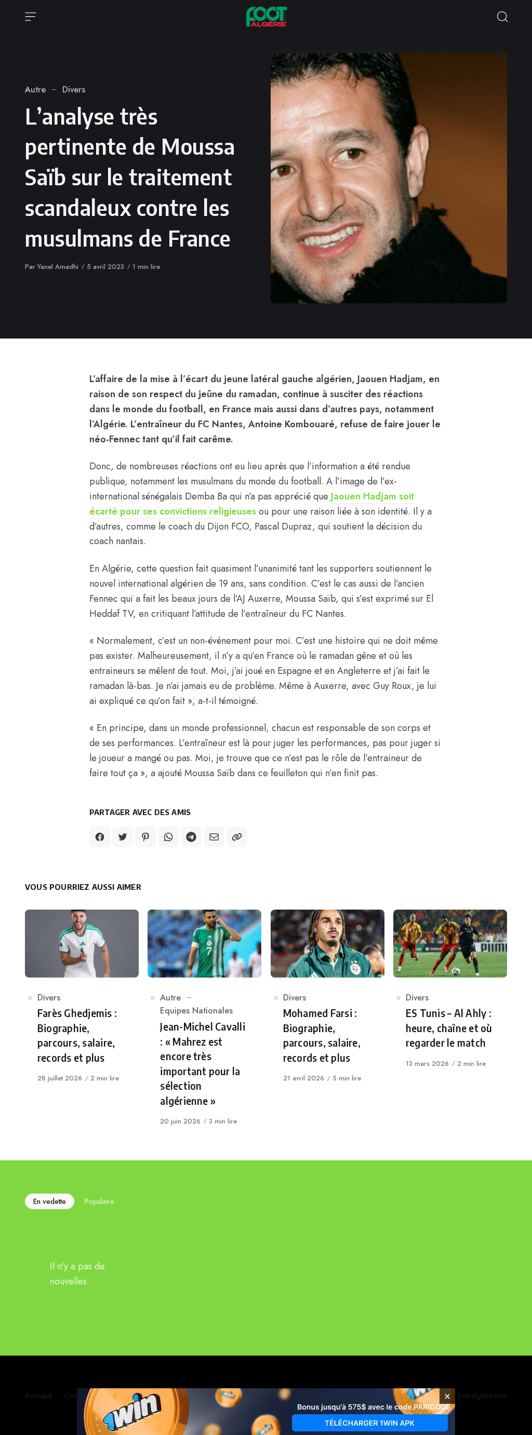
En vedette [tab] (49, 1201)
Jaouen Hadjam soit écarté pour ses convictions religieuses (251, 504)
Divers (73, 90)
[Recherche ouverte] (502, 16)
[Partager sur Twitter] (122, 837)
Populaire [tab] (99, 1201)
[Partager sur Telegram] (191, 837)
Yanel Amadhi (57, 267)
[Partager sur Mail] (214, 837)
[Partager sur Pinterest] (145, 837)
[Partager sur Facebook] (99, 837)
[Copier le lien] (237, 837)
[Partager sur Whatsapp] (168, 837)
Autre (35, 90)
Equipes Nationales (196, 1011)
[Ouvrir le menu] (30, 16)
